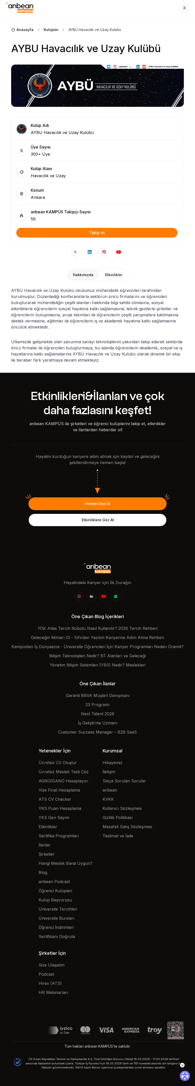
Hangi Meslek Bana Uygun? (65, 863)
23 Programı (97, 704)
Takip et (97, 232)
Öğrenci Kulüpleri (55, 890)
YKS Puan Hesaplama (60, 808)
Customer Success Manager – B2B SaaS (97, 732)
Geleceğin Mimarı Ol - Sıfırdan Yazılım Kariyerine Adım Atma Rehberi (97, 637)
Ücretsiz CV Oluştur (58, 762)
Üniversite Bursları (56, 918)
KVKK (108, 799)
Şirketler (47, 854)
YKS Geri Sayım (54, 817)
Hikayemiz (112, 762)
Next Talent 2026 (97, 713)
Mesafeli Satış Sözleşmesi (127, 826)
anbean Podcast (54, 881)
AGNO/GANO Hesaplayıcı (63, 780)
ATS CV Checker (55, 799)
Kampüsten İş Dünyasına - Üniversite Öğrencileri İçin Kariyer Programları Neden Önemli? (97, 646)
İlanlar (45, 844)
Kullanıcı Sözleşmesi (122, 808)
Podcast (46, 974)
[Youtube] (103, 596)
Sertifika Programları (59, 835)
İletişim (109, 771)
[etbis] (175, 1029)
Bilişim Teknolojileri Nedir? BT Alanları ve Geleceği (97, 655)
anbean (110, 790)
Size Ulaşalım (51, 965)
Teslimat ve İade (118, 835)
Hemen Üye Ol (97, 503)
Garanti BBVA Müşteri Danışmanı (97, 695)
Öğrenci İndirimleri (56, 927)
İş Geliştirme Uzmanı (97, 722)
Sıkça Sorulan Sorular (124, 780)
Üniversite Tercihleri (58, 909)
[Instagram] (79, 596)
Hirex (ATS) (50, 983)
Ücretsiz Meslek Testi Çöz (64, 771)
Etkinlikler (48, 826)
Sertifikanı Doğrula (57, 936)
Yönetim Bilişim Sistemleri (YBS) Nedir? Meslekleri (97, 664)
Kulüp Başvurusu (55, 899)
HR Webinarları (53, 992)
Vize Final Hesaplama (59, 790)
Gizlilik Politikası (118, 817)
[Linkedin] (91, 596)
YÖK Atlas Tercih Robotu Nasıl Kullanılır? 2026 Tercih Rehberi (98, 628)
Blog (43, 872)
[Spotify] (115, 596)
